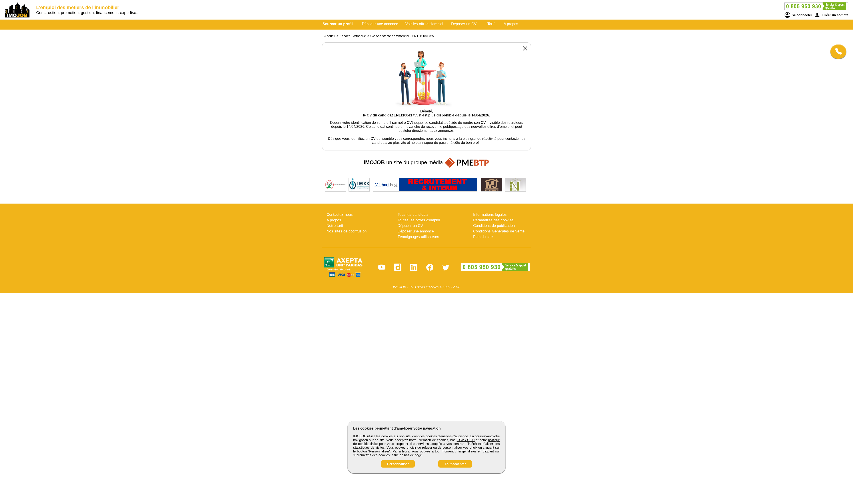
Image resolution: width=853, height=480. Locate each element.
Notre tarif (335, 226)
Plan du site (483, 237)
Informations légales (490, 214)
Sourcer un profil (338, 24)
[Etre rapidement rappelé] (836, 51)
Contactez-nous (340, 214)
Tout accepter (455, 464)
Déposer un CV (463, 24)
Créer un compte (834, 15)
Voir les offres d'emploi (424, 24)
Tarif (490, 24)
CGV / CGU (466, 440)
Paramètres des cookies (493, 220)
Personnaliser (398, 464)
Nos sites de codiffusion (347, 231)
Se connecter (801, 15)
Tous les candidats (413, 214)
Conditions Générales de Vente (498, 231)
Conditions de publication (494, 226)
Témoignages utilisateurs (418, 237)
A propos (511, 24)
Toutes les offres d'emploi (419, 220)
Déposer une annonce (380, 24)
